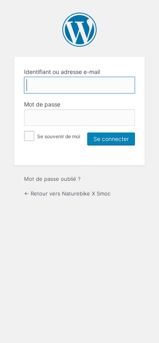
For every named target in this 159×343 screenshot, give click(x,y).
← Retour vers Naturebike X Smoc (67, 193)
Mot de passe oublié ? (52, 179)
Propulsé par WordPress (79, 30)
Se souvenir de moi (58, 136)
